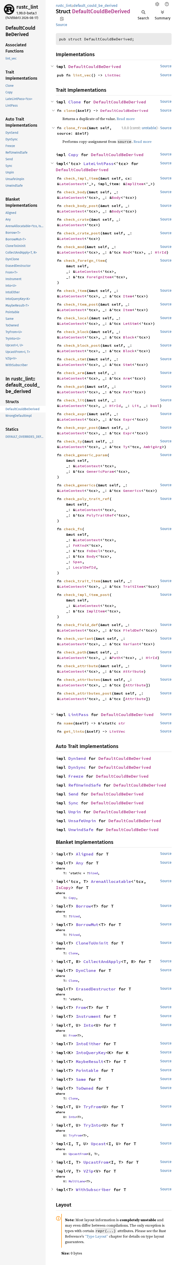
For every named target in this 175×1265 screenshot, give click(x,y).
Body (116, 197)
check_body (75, 192)
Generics (132, 490)
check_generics (80, 485)
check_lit (74, 400)
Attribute (133, 671)
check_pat (74, 386)
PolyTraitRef (100, 515)
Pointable (87, 1070)
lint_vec (82, 75)
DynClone (86, 970)
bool (155, 405)
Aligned (84, 854)
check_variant (78, 638)
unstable (149, 128)
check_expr (75, 414)
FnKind (80, 545)
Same (81, 1079)
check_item (75, 290)
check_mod (74, 246)
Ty (125, 446)
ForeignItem (99, 277)
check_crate (76, 219)
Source (61, 25)
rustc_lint (27, 7)
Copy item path (62, 19)
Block (128, 337)
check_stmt (75, 359)
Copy (73, 154)
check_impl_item (81, 178)
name (68, 723)
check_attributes (82, 679)
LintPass (78, 714)
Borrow (83, 906)
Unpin (74, 811)
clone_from (75, 128)
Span (77, 561)
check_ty (73, 441)
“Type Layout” (96, 1236)
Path (116, 657)
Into (88, 1025)
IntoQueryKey (91, 1052)
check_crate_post (82, 233)
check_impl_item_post (86, 594)
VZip (88, 1171)
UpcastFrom (78, 1154)
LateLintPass (98, 163)
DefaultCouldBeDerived (94, 66)
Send (73, 794)
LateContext (71, 183)
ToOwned (84, 1088)
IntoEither (88, 1043)
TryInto (92, 1125)
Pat (126, 392)
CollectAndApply (102, 961)
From (81, 1007)
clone (69, 110)
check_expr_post (81, 427)
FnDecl (93, 551)
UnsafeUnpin (82, 820)
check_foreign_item (84, 260)
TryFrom (92, 1106)
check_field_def (81, 624)
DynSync (77, 767)
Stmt (127, 364)
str (121, 723)
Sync (73, 803)
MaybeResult (89, 1061)
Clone (74, 102)
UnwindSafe (80, 829)
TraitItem (133, 586)
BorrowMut (87, 924)
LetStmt (131, 323)
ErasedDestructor (96, 989)
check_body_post (81, 205)
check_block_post (82, 345)
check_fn (73, 529)
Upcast (98, 1143)
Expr (127, 419)
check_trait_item (82, 581)
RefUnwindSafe (84, 785)
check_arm (74, 372)
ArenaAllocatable (111, 881)
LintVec (113, 75)
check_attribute (81, 666)
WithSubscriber (93, 1189)
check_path (75, 652)
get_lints (74, 731)
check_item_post (81, 304)
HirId (160, 252)
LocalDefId (84, 567)
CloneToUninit (92, 943)
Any (79, 863)
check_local (76, 318)
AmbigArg (153, 446)
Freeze (75, 776)
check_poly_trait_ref (86, 498)
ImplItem (134, 183)
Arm (126, 378)
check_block (76, 331)
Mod (126, 252)
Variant (131, 644)
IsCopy (63, 887)
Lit (135, 405)
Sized (93, 873)
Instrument (88, 1016)
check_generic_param (85, 455)
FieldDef (132, 630)
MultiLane (77, 1181)
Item (127, 296)
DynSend (77, 758)
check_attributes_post (88, 693)
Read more (126, 118)
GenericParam (100, 471)
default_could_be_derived (95, 5)
